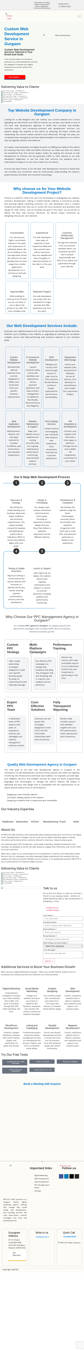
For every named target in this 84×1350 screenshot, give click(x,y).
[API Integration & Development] (70, 415)
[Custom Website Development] (14, 350)
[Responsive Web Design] (70, 350)
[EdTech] (35, 816)
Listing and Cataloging (32, 1026)
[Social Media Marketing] (32, 983)
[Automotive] (21, 816)
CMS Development (51, 358)
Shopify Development (52, 1026)
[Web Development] (72, 983)
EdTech (35, 821)
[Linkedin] (18, 5)
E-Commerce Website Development (32, 360)
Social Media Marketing (31, 990)
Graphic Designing (52, 990)
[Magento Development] (72, 1020)
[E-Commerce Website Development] (33, 350)
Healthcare (8, 821)
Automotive (21, 821)
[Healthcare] (8, 816)
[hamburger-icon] (79, 16)
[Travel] (62, 816)
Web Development (73, 990)
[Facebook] (8, 5)
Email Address (49, 929)
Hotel (76, 821)
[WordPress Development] (11, 1020)
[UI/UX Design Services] (51, 415)
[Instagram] (13, 5)
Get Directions (17, 1254)
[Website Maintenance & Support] (32, 415)
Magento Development (73, 1026)
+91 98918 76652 (64, 6)
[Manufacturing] (49, 816)
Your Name (48, 915)
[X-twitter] (23, 5)
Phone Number (50, 936)
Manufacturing (49, 821)
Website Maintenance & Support (32, 424)
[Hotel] (76, 816)
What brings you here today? (55, 943)
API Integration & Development (70, 424)
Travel (62, 821)
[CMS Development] (51, 350)
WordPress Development (11, 1026)
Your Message (49, 950)
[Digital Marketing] (11, 983)
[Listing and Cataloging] (32, 1020)
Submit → (49, 961)
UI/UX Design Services (51, 422)
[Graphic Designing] (52, 983)
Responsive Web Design (70, 358)
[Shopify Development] (52, 1020)
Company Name (49, 922)
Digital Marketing (11, 988)
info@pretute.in (63, 4)
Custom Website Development (13, 360)
